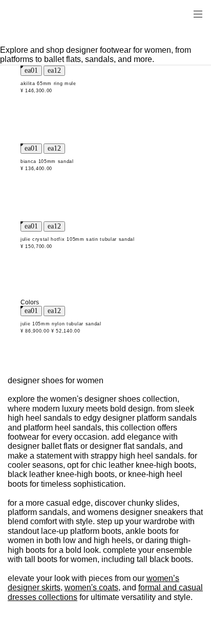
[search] (165, 13)
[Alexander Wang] (51, 13)
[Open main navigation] (197, 13)
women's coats (91, 587)
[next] (54, 71)
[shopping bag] (183, 13)
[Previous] (31, 71)
